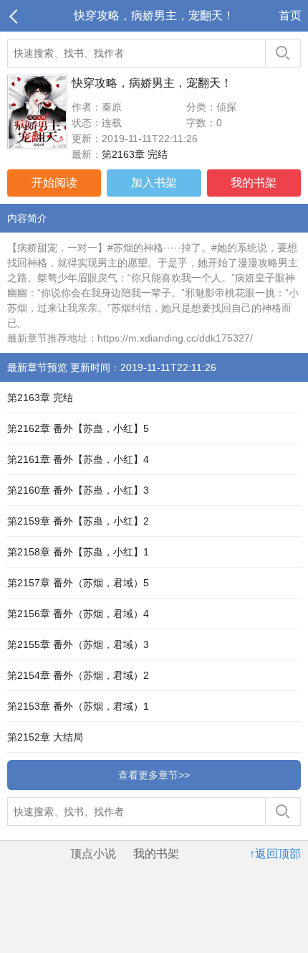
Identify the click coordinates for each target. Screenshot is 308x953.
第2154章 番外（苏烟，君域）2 (78, 675)
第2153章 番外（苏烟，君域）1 (78, 706)
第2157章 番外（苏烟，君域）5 (78, 582)
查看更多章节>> (154, 775)
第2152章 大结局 (45, 737)
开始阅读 (54, 183)
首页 (290, 15)
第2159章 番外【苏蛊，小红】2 (78, 521)
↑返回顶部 (275, 854)
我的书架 (253, 183)
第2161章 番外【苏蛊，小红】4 (78, 459)
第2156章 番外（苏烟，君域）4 (78, 613)
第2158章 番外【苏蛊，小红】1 (78, 552)
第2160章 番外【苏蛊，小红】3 (78, 490)
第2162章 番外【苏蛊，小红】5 (78, 428)
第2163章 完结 (135, 154)
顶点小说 (93, 854)
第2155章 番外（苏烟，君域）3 (78, 644)
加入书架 (154, 183)
